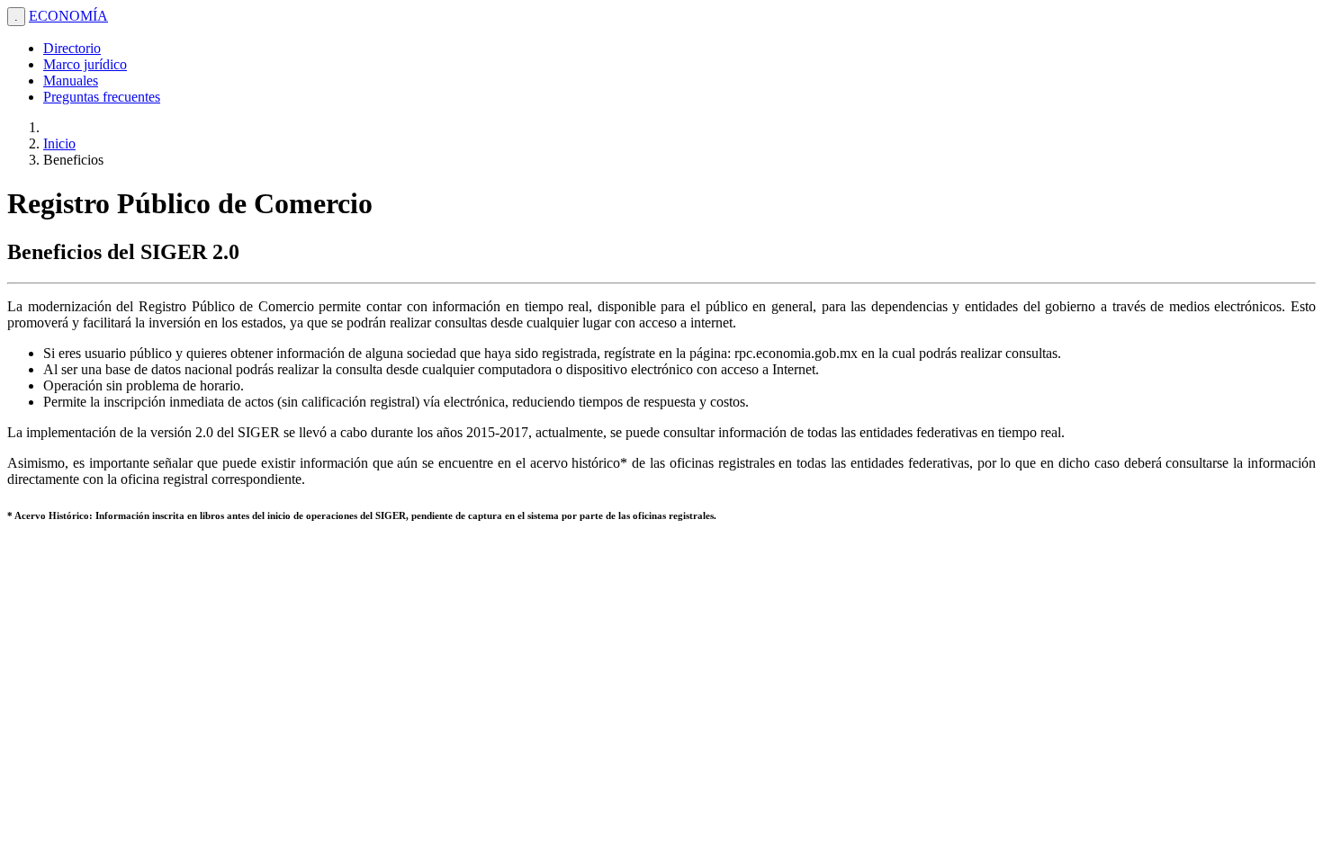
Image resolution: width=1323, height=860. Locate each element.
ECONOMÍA (68, 15)
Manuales (70, 80)
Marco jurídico (85, 64)
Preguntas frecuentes (101, 96)
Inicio (59, 143)
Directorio (72, 48)
